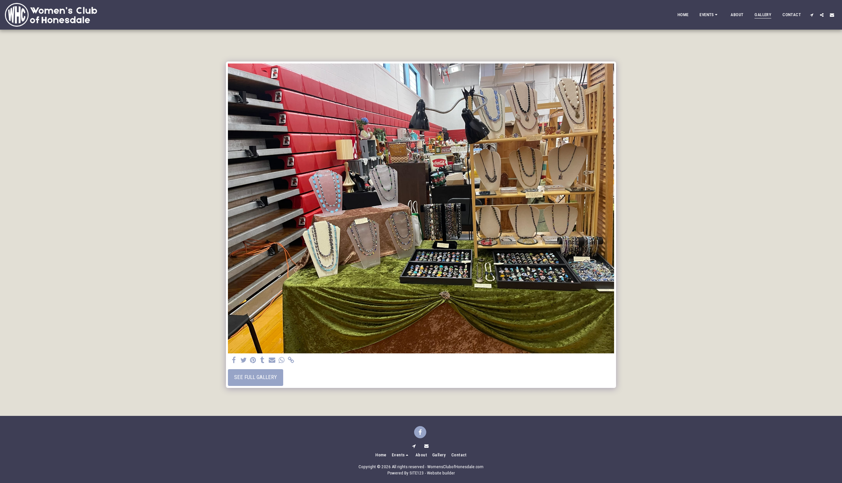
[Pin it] (253, 360)
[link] (290, 360)
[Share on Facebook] (234, 360)
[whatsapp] (281, 360)
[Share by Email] (272, 360)
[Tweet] (243, 360)
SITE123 (416, 472)
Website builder (441, 472)
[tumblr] (262, 360)
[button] (709, 14)
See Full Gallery (255, 377)
